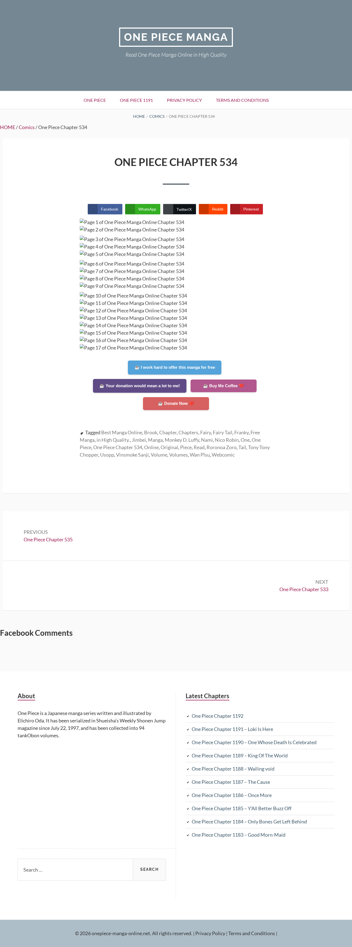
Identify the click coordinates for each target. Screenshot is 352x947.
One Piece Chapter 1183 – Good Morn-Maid (238, 835)
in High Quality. (113, 440)
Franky (241, 432)
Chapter (168, 432)
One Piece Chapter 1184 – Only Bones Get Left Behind (249, 821)
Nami (207, 440)
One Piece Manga (176, 37)
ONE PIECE (95, 100)
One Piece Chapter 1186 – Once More (232, 795)
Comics (27, 127)
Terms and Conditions (242, 100)
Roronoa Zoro (222, 447)
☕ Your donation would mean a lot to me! (139, 385)
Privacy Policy (184, 100)
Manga (155, 440)
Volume (159, 455)
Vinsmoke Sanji (132, 455)
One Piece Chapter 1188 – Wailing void (233, 769)
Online (151, 447)
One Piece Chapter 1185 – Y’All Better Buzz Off (242, 808)
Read (199, 447)
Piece (186, 447)
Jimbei (139, 440)
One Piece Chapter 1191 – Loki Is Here (232, 729)
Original (169, 447)
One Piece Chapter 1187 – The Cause (231, 782)
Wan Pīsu (200, 455)
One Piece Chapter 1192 (217, 716)
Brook (150, 432)
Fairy (205, 432)
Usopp (107, 455)
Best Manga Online (121, 432)
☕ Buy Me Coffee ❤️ (223, 385)
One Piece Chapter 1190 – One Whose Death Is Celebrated (254, 742)
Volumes (178, 455)
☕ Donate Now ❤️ (176, 403)
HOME (7, 127)
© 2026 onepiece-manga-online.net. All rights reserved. (133, 933)
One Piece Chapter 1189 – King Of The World (240, 755)
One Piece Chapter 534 (117, 447)
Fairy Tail (222, 432)
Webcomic (223, 455)
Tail (242, 447)
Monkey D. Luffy (182, 440)
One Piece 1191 (136, 100)
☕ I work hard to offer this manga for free (174, 367)
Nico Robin (227, 440)
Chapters (188, 432)
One (245, 440)
